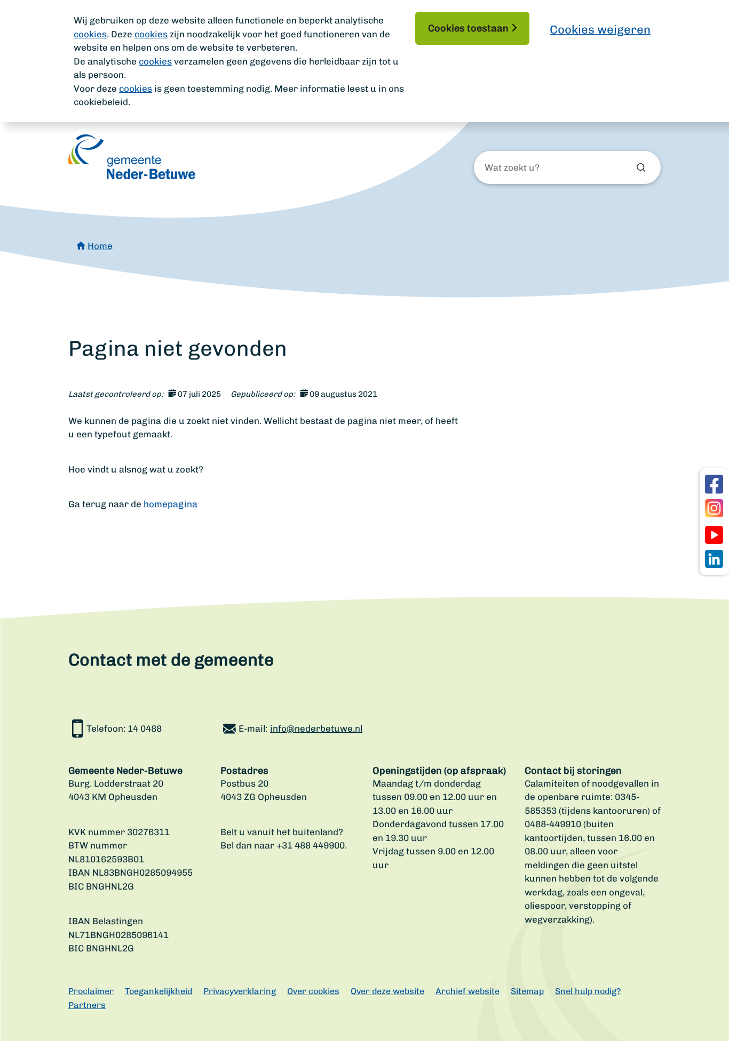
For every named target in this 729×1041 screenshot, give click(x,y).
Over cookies (313, 991)
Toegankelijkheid (158, 991)
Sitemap (527, 991)
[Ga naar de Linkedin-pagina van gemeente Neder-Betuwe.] (714, 559)
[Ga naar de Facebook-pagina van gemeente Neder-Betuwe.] (714, 484)
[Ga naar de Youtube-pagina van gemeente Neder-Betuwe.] (714, 535)
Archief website (467, 991)
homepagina (170, 504)
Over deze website (387, 991)
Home (100, 246)
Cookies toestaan (468, 28)
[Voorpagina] (131, 156)
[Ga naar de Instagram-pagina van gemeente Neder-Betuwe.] (714, 508)
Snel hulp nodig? (588, 991)
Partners (87, 1005)
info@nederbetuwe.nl (316, 728)
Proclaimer (91, 991)
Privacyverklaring (239, 991)
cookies (90, 34)
